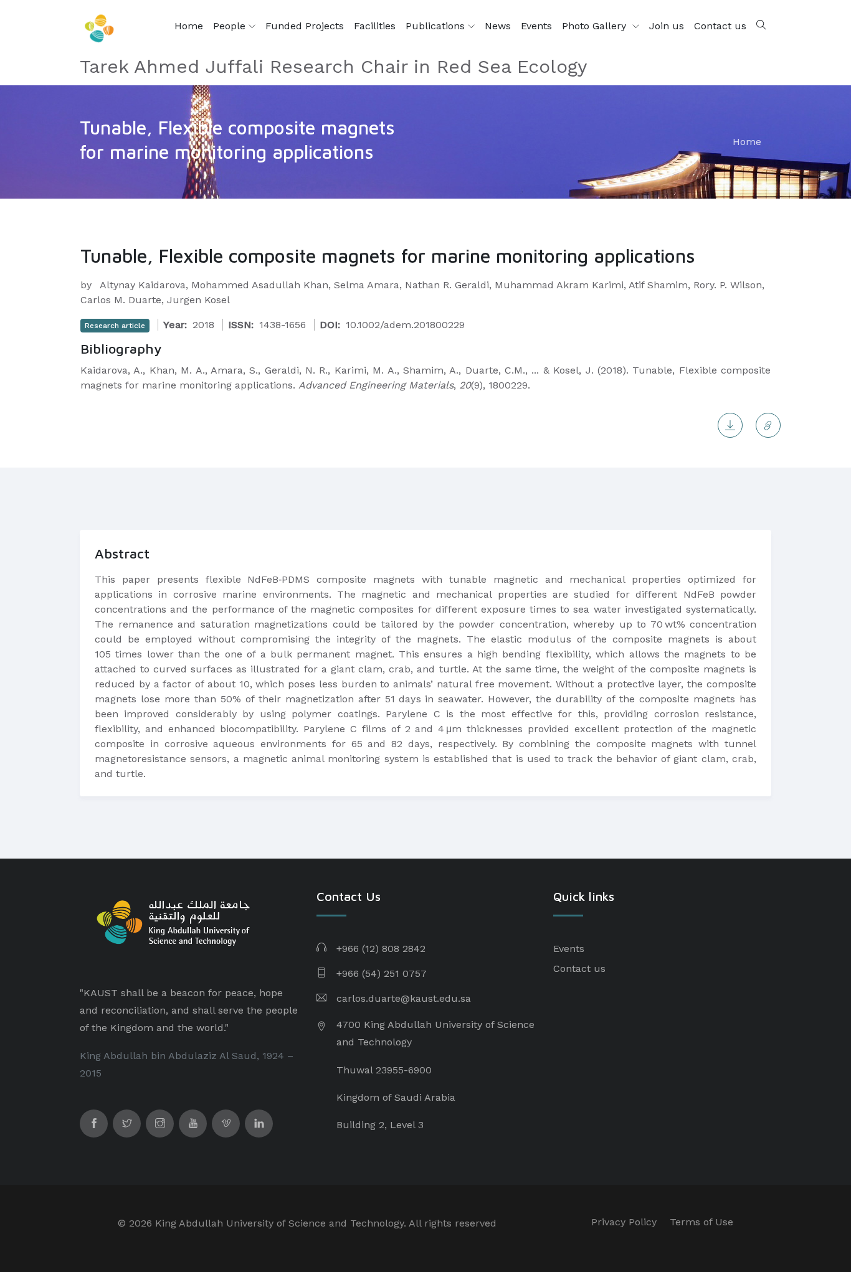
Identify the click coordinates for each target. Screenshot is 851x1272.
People (231, 26)
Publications (437, 26)
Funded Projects (304, 26)
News (498, 26)
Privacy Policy (624, 1222)
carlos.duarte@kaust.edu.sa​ (403, 998)
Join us (666, 26)
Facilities (375, 26)
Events (536, 26)
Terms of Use (701, 1222)
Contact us (720, 26)
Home (188, 26)
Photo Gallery (595, 26)
